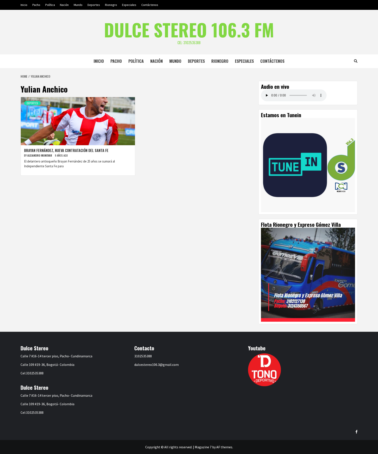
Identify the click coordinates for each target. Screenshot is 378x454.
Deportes (94, 5)
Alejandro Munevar (40, 155)
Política (50, 5)
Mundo (78, 5)
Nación (64, 5)
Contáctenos (149, 5)
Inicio (24, 5)
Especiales (129, 5)
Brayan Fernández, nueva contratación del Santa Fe (66, 150)
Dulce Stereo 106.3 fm (189, 29)
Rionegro (111, 5)
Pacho (36, 5)
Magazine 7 (203, 447)
